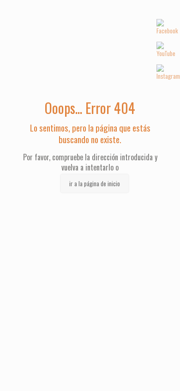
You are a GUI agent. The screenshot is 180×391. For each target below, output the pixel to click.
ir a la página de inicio (94, 183)
